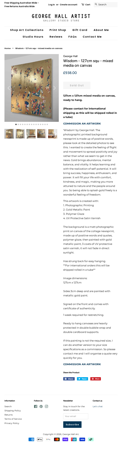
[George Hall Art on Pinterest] (41, 407)
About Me (101, 30)
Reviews (56, 36)
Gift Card (79, 30)
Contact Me (92, 36)
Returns (8, 414)
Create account (68, 4)
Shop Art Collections (26, 30)
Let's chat (98, 406)
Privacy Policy (11, 423)
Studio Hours (33, 36)
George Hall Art (70, 434)
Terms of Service (13, 419)
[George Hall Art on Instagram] (46, 407)
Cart (87, 4)
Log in (51, 4)
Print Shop (58, 30)
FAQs (72, 36)
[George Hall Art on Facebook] (35, 407)
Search (8, 406)
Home (7, 48)
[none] (56, 134)
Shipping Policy (12, 410)
